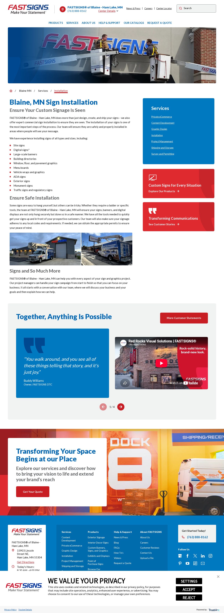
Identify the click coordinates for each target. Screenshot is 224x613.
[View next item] (120, 406)
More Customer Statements (184, 317)
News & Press (133, 8)
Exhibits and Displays (99, 556)
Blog (116, 542)
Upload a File (146, 558)
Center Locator (164, 8)
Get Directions (25, 562)
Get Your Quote (33, 491)
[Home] (28, 9)
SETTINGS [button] (189, 581)
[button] (218, 576)
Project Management (72, 561)
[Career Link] (195, 563)
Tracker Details (25, 609)
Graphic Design (69, 550)
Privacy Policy (10, 609)
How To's (118, 552)
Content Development (69, 539)
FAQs (117, 547)
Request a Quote (122, 563)
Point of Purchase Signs (95, 562)
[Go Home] (11, 90)
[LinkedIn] (203, 556)
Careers (148, 8)
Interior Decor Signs (98, 542)
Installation (67, 556)
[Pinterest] (180, 563)
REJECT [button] (189, 597)
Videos (117, 558)
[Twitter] (195, 556)
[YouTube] (187, 563)
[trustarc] (213, 609)
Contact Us (146, 552)
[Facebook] (187, 556)
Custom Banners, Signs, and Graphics (98, 549)
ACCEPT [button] (189, 589)
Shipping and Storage (73, 566)
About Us (145, 537)
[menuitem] (178, 117)
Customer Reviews (149, 547)
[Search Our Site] (180, 8)
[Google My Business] (180, 556)
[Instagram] (210, 556)
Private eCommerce (72, 545)
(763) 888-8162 (77, 10)
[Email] (203, 563)
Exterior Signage (96, 537)
